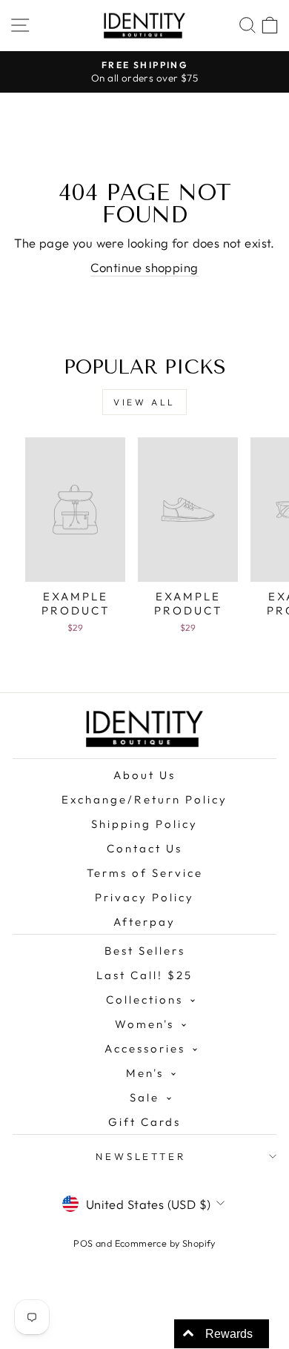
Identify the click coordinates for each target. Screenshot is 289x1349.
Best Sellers (144, 951)
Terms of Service (145, 873)
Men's (145, 1073)
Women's (144, 1024)
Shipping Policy (144, 824)
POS (83, 1243)
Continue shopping (144, 267)
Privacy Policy (144, 897)
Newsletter (141, 1156)
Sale (144, 1097)
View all (144, 402)
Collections (144, 999)
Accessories (144, 1048)
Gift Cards (144, 1122)
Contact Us (144, 848)
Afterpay (144, 922)
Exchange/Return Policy (144, 799)
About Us (144, 775)
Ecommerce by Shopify (165, 1243)
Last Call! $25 (144, 975)
